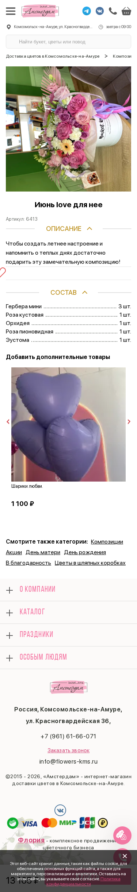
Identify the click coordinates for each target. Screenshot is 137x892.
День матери (43, 552)
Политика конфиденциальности (83, 881)
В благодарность (28, 562)
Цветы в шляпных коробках (90, 562)
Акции (14, 552)
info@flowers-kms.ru (68, 761)
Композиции (107, 541)
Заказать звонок (68, 750)
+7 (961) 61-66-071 (68, 736)
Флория (31, 840)
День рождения (85, 552)
